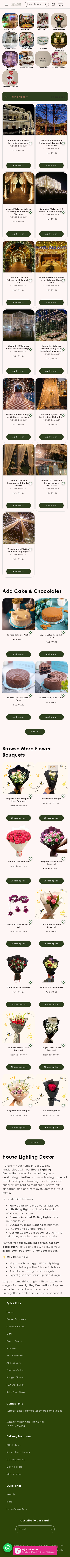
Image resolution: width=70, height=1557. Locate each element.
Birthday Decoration (10, 68)
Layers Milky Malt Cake (51, 697)
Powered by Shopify (38, 1545)
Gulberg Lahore (16, 1459)
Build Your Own (16, 1391)
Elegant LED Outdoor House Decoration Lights (18, 347)
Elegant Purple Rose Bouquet (51, 862)
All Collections (15, 1355)
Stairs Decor (43, 29)
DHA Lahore (14, 1444)
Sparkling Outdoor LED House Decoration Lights (51, 210)
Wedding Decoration (59, 49)
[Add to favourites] (30, 143)
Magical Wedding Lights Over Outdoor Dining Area (51, 280)
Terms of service (33, 1550)
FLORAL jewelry (15, 1384)
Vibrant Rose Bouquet (18, 861)
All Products (14, 1362)
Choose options (19, 818)
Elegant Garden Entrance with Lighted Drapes (18, 483)
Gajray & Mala (26, 49)
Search (11, 1494)
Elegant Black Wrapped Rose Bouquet (18, 799)
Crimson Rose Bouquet (18, 987)
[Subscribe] (50, 1529)
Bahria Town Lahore (18, 1452)
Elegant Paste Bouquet (18, 1110)
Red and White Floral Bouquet (18, 1048)
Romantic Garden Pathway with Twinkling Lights (18, 280)
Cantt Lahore (14, 1466)
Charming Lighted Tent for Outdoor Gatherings (51, 415)
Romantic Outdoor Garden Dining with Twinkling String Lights (51, 348)
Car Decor (43, 49)
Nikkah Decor (10, 49)
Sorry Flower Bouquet (52, 798)
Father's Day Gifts (17, 1508)
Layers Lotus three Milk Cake (51, 636)
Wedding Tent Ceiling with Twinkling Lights (18, 550)
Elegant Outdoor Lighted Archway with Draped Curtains (18, 211)
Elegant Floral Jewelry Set (18, 925)
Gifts (9, 1333)
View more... (14, 1473)
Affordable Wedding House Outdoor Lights (19, 141)
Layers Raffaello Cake (18, 635)
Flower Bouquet (20, 1545)
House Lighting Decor (10, 30)
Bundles (11, 1348)
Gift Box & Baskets (59, 68)
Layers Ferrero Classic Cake (18, 698)
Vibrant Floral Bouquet (51, 987)
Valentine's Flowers (10, 87)
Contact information (54, 1550)
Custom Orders (43, 68)
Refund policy (58, 1545)
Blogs (10, 1501)
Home (10, 1311)
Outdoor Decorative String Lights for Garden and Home (51, 143)
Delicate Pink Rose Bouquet (51, 925)
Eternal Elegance (51, 1110)
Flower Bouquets (59, 29)
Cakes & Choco (26, 68)
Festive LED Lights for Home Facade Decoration (51, 483)
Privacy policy (16, 1550)
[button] (6, 4)
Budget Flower (15, 1377)
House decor (26, 29)
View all (35, 731)
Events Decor (14, 1341)
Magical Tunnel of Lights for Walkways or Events (18, 415)
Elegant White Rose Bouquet (51, 1048)
